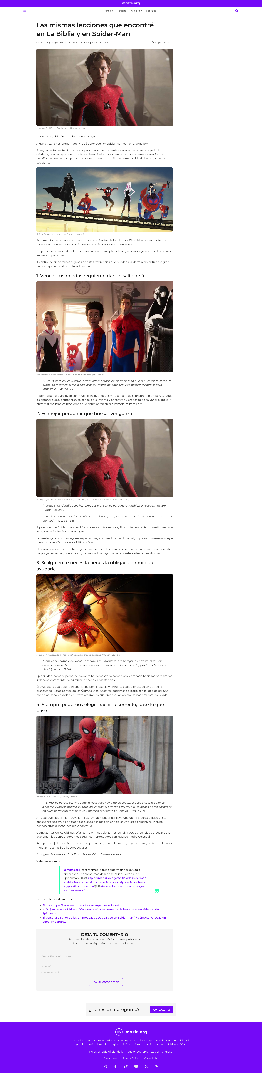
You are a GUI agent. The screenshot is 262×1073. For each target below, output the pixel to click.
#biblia (68, 882)
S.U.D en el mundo (79, 42)
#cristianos (97, 882)
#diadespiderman (134, 878)
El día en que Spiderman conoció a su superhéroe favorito (81, 905)
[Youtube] (136, 1066)
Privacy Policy (130, 1058)
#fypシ (68, 886)
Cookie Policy (151, 1058)
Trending (108, 10)
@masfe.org (72, 869)
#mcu (118, 886)
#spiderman (96, 878)
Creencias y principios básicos (52, 42)
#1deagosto (113, 878)
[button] (24, 10)
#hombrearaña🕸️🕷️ (87, 886)
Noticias (121, 10)
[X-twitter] (146, 1066)
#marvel (107, 886)
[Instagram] (105, 1066)
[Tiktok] (125, 1066)
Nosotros (151, 10)
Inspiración (136, 10)
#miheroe (112, 882)
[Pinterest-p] (156, 1066)
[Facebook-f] (115, 1066)
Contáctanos (110, 1058)
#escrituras (137, 882)
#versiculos (81, 882)
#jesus (124, 882)
